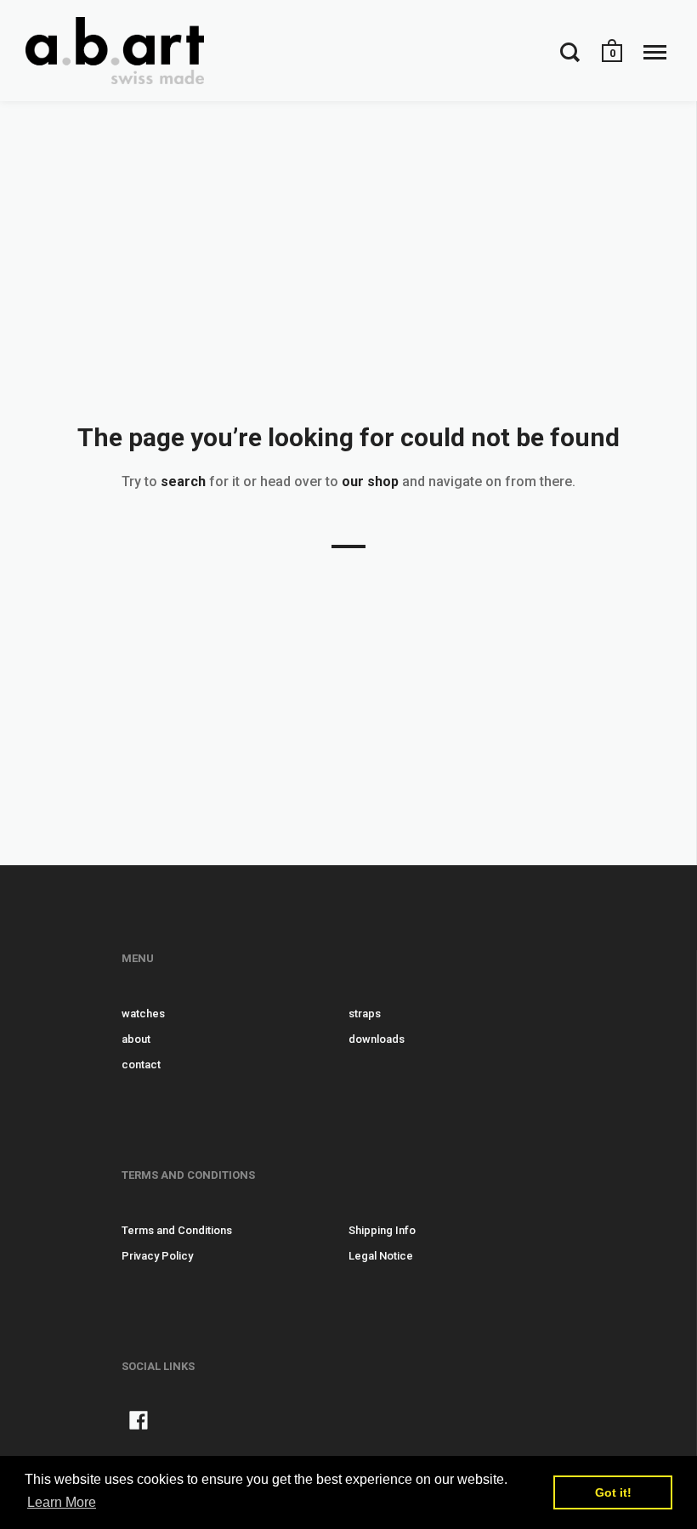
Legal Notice (380, 1255)
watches (143, 1013)
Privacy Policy (157, 1255)
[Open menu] (654, 51)
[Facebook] (139, 1423)
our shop (370, 481)
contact (141, 1064)
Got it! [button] (613, 1492)
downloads (376, 1039)
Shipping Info (382, 1230)
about (136, 1039)
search (183, 481)
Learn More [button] (61, 1502)
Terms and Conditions (177, 1230)
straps (364, 1013)
